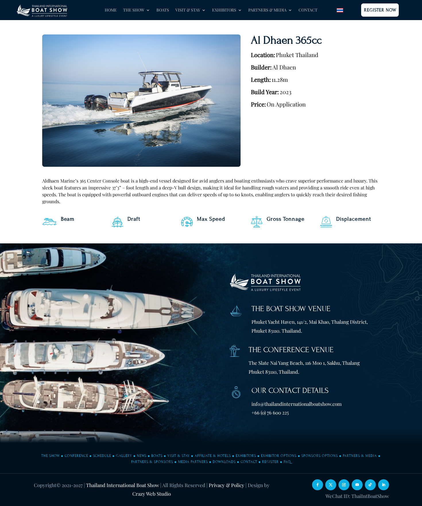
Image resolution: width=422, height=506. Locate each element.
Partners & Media (360, 455)
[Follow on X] (330, 484)
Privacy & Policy (226, 485)
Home (111, 10)
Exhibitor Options (279, 455)
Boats (162, 10)
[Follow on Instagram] (343, 484)
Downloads (224, 462)
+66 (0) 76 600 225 (270, 412)
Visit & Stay (178, 455)
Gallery (124, 455)
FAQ (287, 462)
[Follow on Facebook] (317, 484)
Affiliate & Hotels (213, 455)
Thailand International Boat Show (122, 485)
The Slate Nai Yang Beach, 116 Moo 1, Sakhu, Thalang (304, 363)
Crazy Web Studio (151, 494)
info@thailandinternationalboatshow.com (296, 404)
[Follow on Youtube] (357, 484)
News (141, 455)
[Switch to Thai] (340, 10)
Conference (76, 455)
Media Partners (193, 462)
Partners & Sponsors (152, 462)
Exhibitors (246, 455)
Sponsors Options (319, 455)
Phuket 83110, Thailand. (274, 372)
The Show (50, 455)
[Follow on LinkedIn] (383, 484)
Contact (308, 10)
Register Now (380, 10)
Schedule (102, 455)
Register (270, 462)
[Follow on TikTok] (370, 484)
